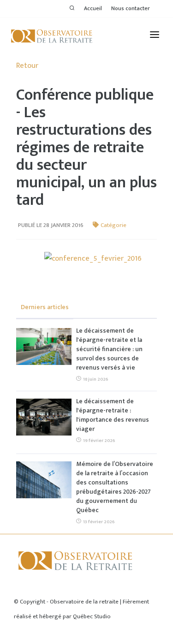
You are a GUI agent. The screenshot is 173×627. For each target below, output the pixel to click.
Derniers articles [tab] (45, 307)
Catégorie (113, 225)
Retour (27, 65)
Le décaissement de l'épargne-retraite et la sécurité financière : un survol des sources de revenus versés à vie (109, 349)
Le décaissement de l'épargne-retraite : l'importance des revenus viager (112, 415)
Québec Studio (92, 616)
